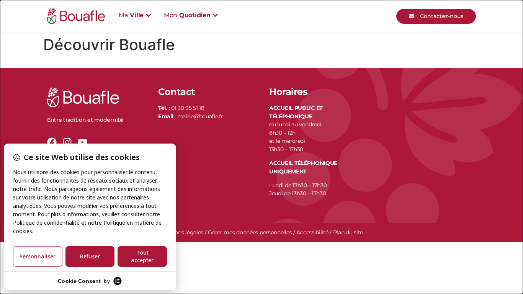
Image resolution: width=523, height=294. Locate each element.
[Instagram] (67, 142)
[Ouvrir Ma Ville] (148, 15)
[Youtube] (82, 142)
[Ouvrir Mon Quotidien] (215, 15)
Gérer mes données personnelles (250, 232)
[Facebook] (52, 142)
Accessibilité (312, 232)
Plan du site (348, 232)
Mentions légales (181, 232)
